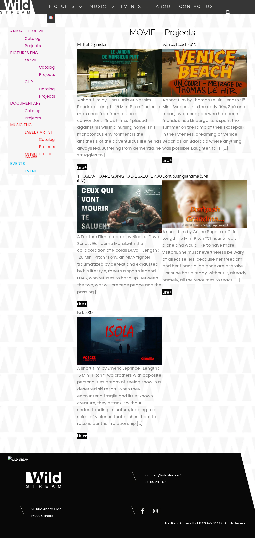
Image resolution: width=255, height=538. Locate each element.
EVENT (31, 171)
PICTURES (62, 6)
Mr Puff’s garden (92, 44)
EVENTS (131, 6)
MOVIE (31, 60)
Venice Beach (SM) (179, 44)
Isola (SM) (86, 312)
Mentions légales (177, 523)
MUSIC (98, 6)
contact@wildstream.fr (163, 475)
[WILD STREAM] (15, 11)
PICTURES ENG (24, 53)
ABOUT (165, 6)
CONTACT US (196, 6)
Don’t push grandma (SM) (185, 176)
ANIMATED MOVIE (27, 31)
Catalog (32, 38)
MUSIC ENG (21, 125)
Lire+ (82, 167)
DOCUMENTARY (25, 103)
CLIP (29, 82)
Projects (33, 46)
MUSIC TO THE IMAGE (38, 155)
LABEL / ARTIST (39, 132)
